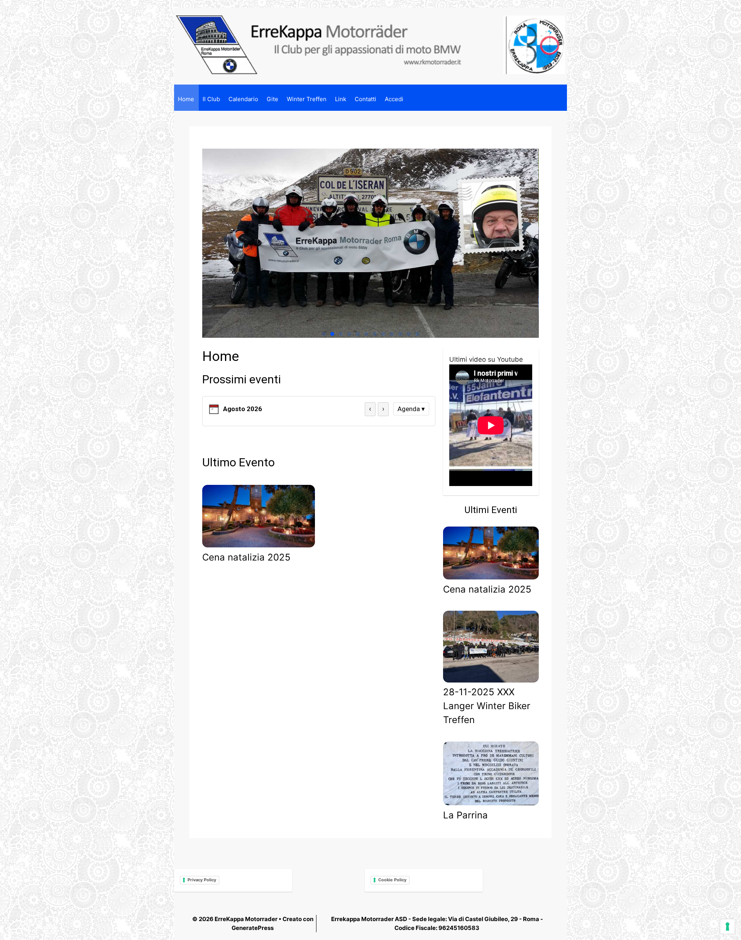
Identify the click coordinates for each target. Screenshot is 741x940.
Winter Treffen (307, 99)
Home (186, 99)
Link (340, 99)
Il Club (211, 99)
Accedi (394, 99)
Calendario (243, 99)
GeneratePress (253, 928)
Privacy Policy (202, 879)
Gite (272, 99)
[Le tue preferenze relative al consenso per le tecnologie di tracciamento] (727, 926)
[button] (324, 334)
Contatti (365, 99)
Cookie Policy (392, 879)
